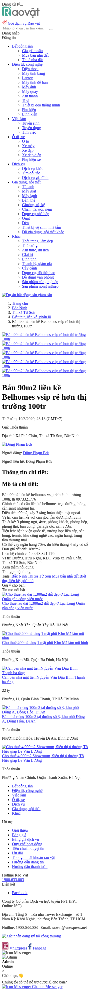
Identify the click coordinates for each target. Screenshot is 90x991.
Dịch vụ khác (32, 168)
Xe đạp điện (31, 155)
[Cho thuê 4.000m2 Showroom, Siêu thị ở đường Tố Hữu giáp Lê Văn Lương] (45, 751)
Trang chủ (20, 303)
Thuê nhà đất (32, 60)
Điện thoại (30, 69)
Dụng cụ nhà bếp (35, 214)
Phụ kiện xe (31, 159)
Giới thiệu (20, 830)
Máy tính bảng (33, 73)
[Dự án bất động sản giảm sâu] (27, 295)
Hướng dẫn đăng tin (28, 862)
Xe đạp (28, 150)
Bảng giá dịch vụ (25, 839)
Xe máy (28, 146)
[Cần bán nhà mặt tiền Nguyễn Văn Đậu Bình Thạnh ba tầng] (45, 673)
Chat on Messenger (46, 986)
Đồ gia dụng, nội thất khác (43, 232)
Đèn (25, 223)
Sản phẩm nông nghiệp (40, 286)
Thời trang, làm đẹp (37, 241)
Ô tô (25, 141)
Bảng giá (19, 835)
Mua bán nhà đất (35, 55)
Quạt (26, 218)
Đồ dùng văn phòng (38, 277)
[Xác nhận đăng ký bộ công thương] (31, 936)
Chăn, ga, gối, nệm (37, 209)
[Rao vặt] (21, 16)
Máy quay (30, 91)
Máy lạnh (29, 196)
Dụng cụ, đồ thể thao (38, 273)
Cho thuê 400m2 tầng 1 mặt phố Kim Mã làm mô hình (45, 642)
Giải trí (27, 254)
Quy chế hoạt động (27, 844)
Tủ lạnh (28, 186)
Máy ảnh (29, 87)
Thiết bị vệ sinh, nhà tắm (41, 227)
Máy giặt (29, 191)
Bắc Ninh (19, 308)
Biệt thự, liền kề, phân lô (31, 317)
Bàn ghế (28, 200)
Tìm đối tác (31, 173)
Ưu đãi (17, 853)
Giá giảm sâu (32, 51)
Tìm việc (29, 132)
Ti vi (25, 100)
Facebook (20, 893)
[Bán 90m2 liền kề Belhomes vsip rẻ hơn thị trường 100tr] (45, 339)
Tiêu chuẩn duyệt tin (28, 848)
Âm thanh (30, 96)
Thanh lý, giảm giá (37, 263)
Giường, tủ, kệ (33, 205)
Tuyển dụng (31, 128)
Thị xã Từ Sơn (23, 312)
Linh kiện (29, 114)
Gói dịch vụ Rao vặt (24, 23)
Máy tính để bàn (35, 82)
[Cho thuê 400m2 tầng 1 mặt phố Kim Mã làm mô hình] (45, 638)
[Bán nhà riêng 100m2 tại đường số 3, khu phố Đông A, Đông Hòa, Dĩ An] (45, 712)
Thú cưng (30, 245)
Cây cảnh (29, 268)
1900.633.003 (13, 880)
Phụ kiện (29, 109)
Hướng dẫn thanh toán (30, 866)
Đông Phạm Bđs (36, 453)
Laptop (27, 78)
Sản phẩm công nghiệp (40, 282)
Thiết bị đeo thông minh (41, 105)
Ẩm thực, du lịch (35, 250)
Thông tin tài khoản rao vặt (33, 857)
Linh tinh (29, 259)
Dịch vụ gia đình (35, 177)
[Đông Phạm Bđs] (17, 444)
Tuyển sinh (31, 123)
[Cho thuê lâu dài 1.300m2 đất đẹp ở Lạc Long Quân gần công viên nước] (45, 599)
